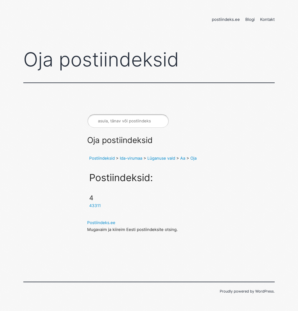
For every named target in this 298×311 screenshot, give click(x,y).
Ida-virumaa (131, 158)
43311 (95, 205)
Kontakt (267, 19)
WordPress (264, 291)
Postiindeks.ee (101, 222)
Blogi (250, 19)
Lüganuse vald (161, 158)
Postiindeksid (102, 158)
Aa (182, 158)
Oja (193, 158)
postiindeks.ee (226, 19)
